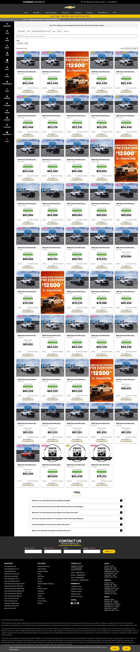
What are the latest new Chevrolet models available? (51, 500)
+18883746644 (83, 580)
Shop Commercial (51, 12)
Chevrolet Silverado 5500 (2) (13, 596)
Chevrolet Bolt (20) (10, 571)
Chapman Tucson (76, 591)
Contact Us (41, 593)
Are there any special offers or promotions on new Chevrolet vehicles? (57, 518)
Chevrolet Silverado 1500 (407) (13, 586)
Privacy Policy (42, 601)
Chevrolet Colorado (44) (11, 574)
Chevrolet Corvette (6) (11, 576)
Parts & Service (102, 12)
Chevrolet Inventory (44, 566)
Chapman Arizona (76, 589)
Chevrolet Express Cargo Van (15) (14, 583)
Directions (41, 591)
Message (89, 548)
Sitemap (40, 603)
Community (41, 598)
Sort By (123, 48)
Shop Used (65, 12)
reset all (66, 31)
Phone (65, 548)
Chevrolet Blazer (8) (10, 566)
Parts (39, 586)
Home (26, 12)
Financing (89, 12)
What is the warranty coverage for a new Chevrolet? (51, 530)
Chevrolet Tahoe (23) (10, 601)
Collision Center (42, 588)
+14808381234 (79, 572)
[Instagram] (75, 603)
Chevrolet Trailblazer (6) (11, 603)
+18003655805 (79, 577)
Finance (40, 579)
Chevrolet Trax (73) (10, 608)
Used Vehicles (42, 569)
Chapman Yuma (76, 594)
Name (30, 548)
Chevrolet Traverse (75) (11, 606)
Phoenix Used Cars (76, 596)
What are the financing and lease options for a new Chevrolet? (55, 512)
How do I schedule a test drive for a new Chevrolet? (51, 524)
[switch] (19, 43)
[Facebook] (72, 603)
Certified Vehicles (43, 571)
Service (40, 581)
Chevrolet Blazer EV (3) (11, 569)
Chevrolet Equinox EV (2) (12, 581)
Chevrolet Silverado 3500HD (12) (14, 591)
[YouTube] (78, 603)
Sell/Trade (78, 12)
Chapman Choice (76, 586)
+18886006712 (80, 575)
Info (114, 12)
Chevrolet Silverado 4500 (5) (13, 593)
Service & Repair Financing (46, 583)
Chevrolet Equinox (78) (11, 579)
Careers (40, 596)
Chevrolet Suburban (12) (11, 598)
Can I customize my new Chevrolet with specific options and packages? (58, 506)
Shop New (36, 12)
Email (49, 548)
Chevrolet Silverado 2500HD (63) (14, 588)
